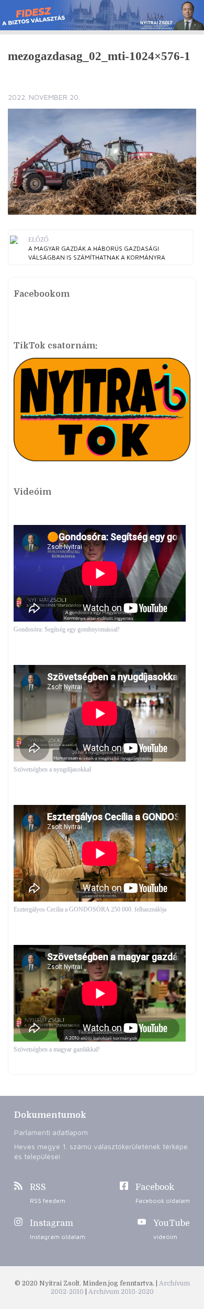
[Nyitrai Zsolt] (102, 15)
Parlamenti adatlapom (51, 1132)
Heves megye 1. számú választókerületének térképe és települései (101, 1151)
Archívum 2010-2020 (121, 1291)
